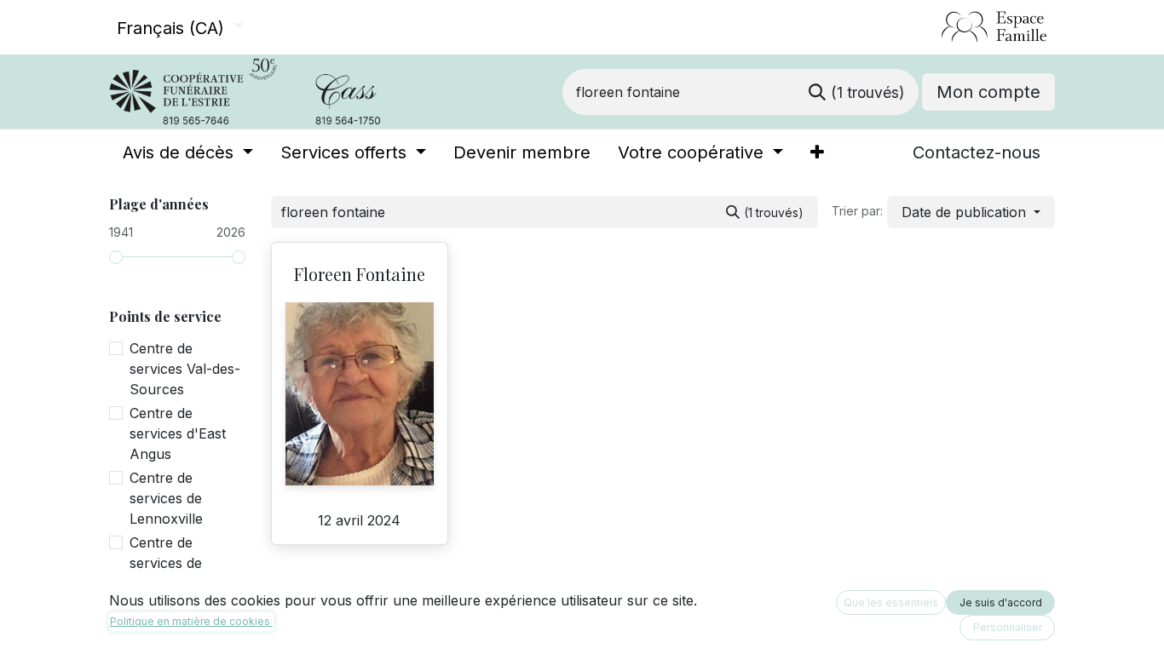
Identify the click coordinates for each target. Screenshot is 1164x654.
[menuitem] (188, 152)
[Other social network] (934, 27)
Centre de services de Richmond (166, 563)
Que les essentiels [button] (891, 602)
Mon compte (988, 92)
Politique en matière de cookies (191, 621)
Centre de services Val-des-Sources (185, 369)
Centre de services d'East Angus (178, 433)
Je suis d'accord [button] (1000, 602)
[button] (971, 212)
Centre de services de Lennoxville (166, 498)
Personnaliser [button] (1007, 627)
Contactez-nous (976, 152)
